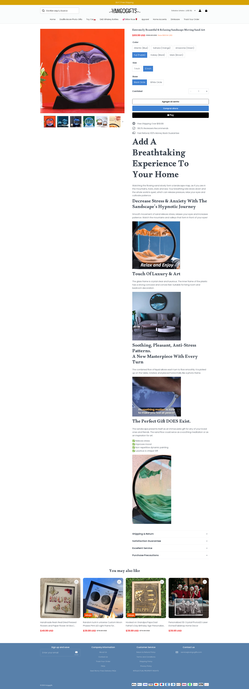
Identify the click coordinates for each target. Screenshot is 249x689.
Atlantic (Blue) (141, 47)
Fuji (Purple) (140, 54)
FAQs (103, 666)
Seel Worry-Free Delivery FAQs (103, 671)
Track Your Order (191, 19)
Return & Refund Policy (145, 652)
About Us (103, 652)
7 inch (137, 68)
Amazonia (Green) (184, 47)
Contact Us (103, 657)
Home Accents (160, 19)
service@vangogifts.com (191, 652)
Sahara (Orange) (162, 47)
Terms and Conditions (146, 657)
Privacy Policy (146, 666)
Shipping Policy (146, 661)
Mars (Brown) (176, 54)
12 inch (148, 68)
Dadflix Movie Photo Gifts (71, 19)
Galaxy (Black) (157, 54)
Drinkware (175, 19)
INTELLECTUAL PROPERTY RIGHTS (146, 671)
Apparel (145, 19)
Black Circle (139, 82)
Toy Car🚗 (91, 19)
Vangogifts (48, 685)
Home (53, 19)
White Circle (156, 82)
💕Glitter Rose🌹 (130, 19)
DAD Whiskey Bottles (109, 19)
